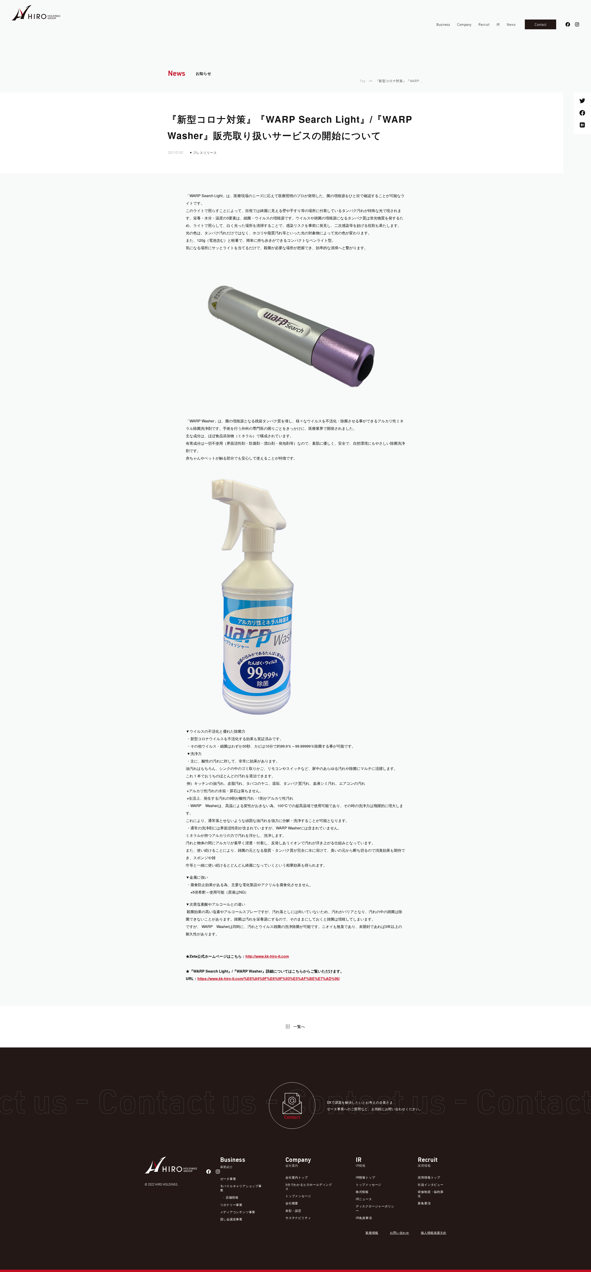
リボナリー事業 (231, 1204)
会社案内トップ (296, 1177)
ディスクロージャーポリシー (375, 1208)
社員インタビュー (430, 1184)
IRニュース (364, 1199)
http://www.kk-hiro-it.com (267, 956)
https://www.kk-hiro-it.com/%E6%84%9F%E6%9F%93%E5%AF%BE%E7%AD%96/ (268, 978)
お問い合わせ (399, 1232)
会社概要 (291, 1203)
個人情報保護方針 (433, 1232)
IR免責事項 (364, 1218)
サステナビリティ (298, 1218)
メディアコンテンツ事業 (237, 1212)
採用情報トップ (429, 1177)
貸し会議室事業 (231, 1219)
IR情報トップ (365, 1177)
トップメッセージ (298, 1196)
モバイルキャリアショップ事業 (241, 1188)
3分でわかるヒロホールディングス (308, 1186)
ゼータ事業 (228, 1178)
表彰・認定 (293, 1210)
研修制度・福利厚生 (430, 1193)
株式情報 (362, 1191)
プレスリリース (205, 152)
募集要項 (424, 1203)
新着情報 (372, 1232)
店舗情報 (232, 1197)
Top (363, 81)
